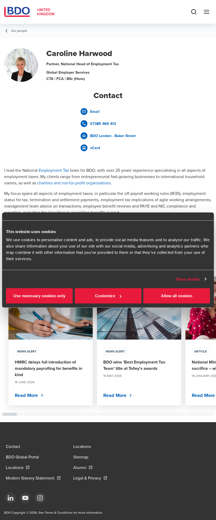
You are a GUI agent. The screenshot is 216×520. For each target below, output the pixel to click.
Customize (105, 296)
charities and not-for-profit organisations (74, 183)
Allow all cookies (177, 296)
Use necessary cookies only (39, 296)
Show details (188, 279)
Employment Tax (54, 170)
